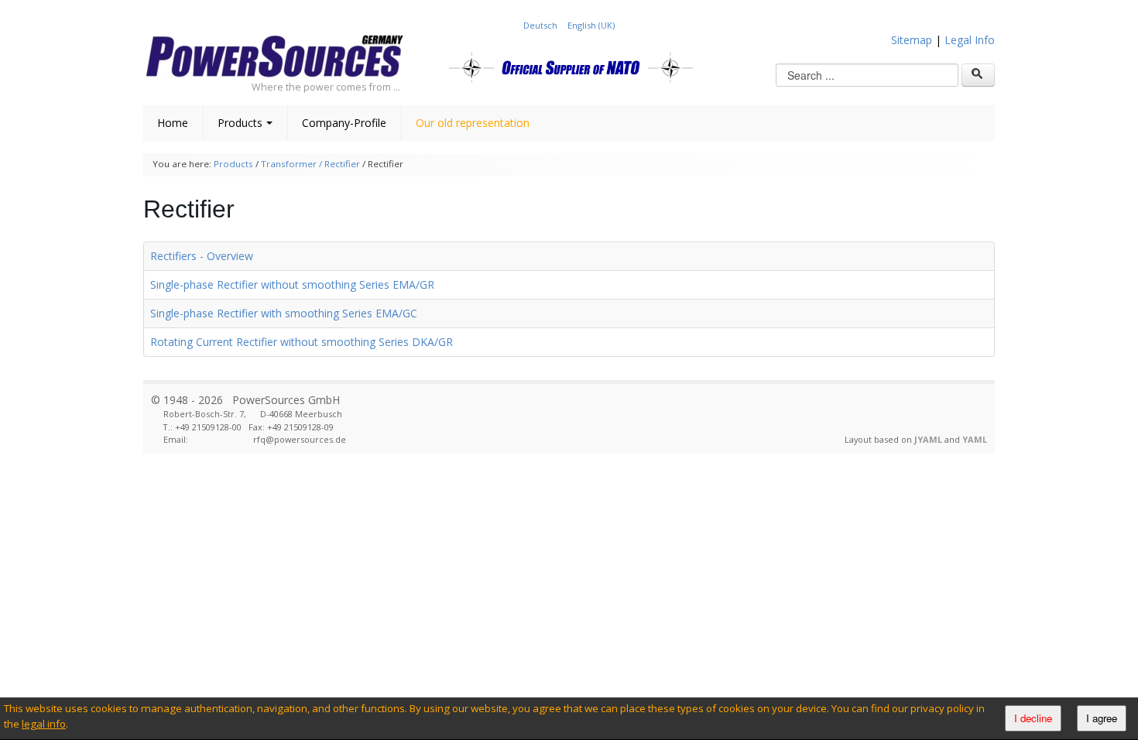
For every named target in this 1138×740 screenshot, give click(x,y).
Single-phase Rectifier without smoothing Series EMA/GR (292, 284)
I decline (1033, 718)
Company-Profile (344, 122)
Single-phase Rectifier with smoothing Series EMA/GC (283, 313)
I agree (1101, 718)
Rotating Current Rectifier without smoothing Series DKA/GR (301, 341)
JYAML (928, 439)
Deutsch (541, 25)
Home (172, 122)
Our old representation (473, 122)
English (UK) (591, 25)
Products (240, 122)
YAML (974, 439)
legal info (44, 724)
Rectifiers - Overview (201, 255)
